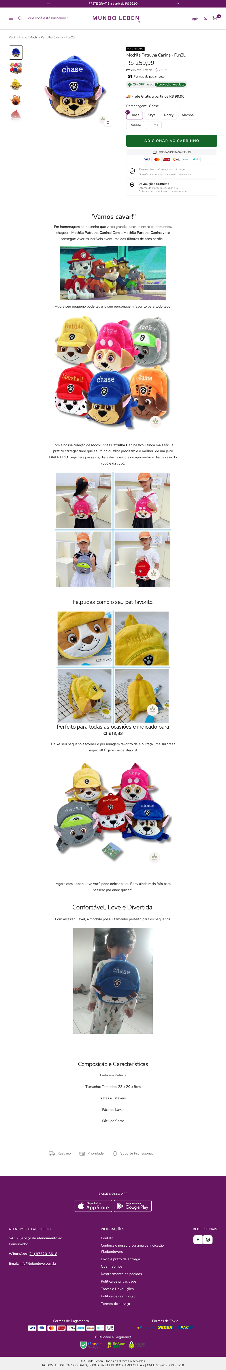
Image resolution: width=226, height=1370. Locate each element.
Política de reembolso (118, 1296)
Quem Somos (111, 1266)
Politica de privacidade (118, 1281)
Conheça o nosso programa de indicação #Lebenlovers (132, 1248)
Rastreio (64, 1153)
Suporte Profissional (136, 1153)
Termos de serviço (115, 1303)
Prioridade (95, 1153)
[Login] (205, 18)
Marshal (188, 115)
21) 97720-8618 (43, 1253)
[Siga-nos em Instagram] (207, 1239)
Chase (134, 115)
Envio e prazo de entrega (120, 1259)
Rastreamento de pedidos (121, 1274)
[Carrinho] (215, 18)
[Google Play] (133, 1210)
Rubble (135, 125)
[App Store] (94, 1210)
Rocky (168, 115)
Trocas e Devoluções (117, 1289)
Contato (107, 1238)
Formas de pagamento (149, 76)
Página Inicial (18, 37)
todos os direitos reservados (174, 174)
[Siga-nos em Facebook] (198, 1239)
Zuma (153, 125)
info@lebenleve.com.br (38, 1263)
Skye (152, 115)
